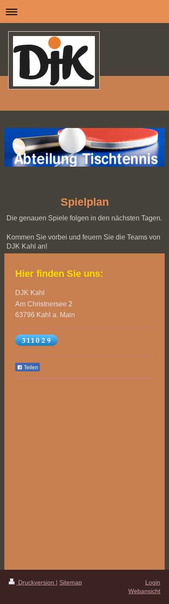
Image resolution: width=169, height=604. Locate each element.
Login (152, 582)
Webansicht (144, 591)
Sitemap (70, 582)
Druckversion (36, 582)
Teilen (30, 367)
